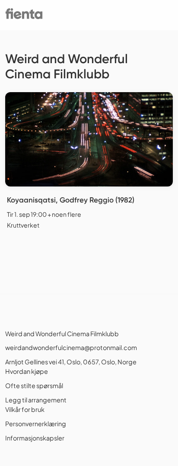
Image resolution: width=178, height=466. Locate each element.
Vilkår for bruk (24, 409)
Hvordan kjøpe (26, 371)
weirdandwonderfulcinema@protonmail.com (71, 347)
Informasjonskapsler (34, 438)
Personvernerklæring (35, 423)
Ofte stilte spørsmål (34, 385)
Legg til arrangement (36, 400)
